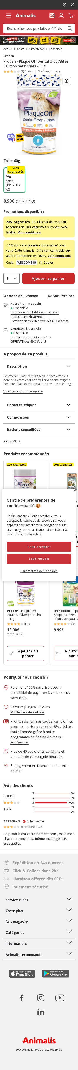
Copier (48, 263)
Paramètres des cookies (39, 571)
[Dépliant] (39, 40)
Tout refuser (39, 559)
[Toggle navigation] (8, 15)
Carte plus (14, 910)
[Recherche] (70, 28)
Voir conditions (29, 232)
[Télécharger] (12, 1063)
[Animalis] (25, 15)
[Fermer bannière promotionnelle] (73, 40)
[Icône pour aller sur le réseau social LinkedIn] (40, 1012)
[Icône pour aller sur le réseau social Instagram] (40, 997)
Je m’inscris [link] (19, 742)
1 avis (29, 71)
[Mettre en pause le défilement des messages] (64, 5)
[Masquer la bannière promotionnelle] (72, 5)
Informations (17, 943)
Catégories (15, 932)
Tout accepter (39, 547)
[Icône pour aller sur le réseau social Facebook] (21, 997)
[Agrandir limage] (66, 81)
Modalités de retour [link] (27, 712)
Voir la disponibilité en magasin (35, 312)
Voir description (49, 71)
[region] (39, 535)
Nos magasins (17, 921)
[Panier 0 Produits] (70, 15)
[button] (51, 15)
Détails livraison (61, 295)
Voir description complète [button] (23, 391)
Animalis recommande (24, 954)
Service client (17, 900)
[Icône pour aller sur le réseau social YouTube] (59, 997)
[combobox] (39, 28)
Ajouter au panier (28, 653)
